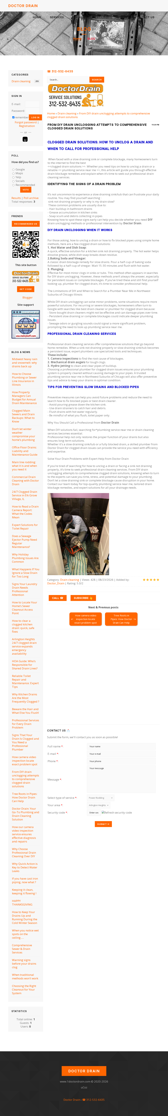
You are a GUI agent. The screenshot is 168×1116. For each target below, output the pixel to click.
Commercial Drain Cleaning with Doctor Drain (25, 480)
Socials (20, 181)
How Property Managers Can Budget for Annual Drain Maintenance (24, 397)
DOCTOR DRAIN (23, 6)
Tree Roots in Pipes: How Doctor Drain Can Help (121, 619)
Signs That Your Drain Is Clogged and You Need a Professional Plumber (25, 742)
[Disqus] (103, 677)
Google (20, 169)
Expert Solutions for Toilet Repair (25, 526)
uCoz (84, 1087)
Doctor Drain (71, 1100)
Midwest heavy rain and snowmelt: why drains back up (24, 362)
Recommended (25, 185)
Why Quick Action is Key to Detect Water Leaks (25, 867)
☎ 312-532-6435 (60, 71)
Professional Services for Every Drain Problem (25, 723)
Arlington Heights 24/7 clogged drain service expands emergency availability (24, 646)
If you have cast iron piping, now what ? (25, 880)
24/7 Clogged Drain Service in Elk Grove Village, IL (24, 495)
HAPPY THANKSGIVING (22, 902)
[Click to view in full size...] (78, 574)
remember (22, 117)
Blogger (27, 297)
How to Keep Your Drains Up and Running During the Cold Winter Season (24, 917)
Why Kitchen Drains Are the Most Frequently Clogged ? (25, 697)
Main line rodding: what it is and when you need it (24, 465)
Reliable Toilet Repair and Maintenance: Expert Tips (25, 681)
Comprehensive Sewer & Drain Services (22, 948)
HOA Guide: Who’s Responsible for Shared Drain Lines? (25, 664)
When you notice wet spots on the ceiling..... (25, 933)
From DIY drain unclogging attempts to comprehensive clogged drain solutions (98, 115)
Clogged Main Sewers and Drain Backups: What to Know (23, 416)
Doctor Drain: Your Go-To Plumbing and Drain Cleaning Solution (25, 814)
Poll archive (31, 198)
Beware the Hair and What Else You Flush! (25, 711)
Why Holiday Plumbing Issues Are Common (25, 558)
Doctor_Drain (55, 583)
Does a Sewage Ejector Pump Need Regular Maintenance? (24, 541)
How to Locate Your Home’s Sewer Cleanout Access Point (24, 607)
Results (16, 198)
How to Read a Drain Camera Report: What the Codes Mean (25, 512)
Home (77, 39)
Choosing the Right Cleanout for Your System (24, 989)
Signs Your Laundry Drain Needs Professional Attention (24, 589)
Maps (19, 173)
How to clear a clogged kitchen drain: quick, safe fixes (23, 626)
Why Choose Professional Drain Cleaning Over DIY (24, 852)
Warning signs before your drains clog (24, 963)
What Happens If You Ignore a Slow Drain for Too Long (25, 572)
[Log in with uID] (25, 139)
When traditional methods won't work (25, 976)
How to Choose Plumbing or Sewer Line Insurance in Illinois (24, 379)
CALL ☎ (57, 597)
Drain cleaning (67, 113)
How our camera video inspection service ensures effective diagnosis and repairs (24, 834)
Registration (27, 126)
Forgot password (26, 122)
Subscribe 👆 (83, 597)
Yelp (18, 177)
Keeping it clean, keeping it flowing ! (24, 891)
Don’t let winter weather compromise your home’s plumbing (23, 434)
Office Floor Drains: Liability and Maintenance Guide (24, 450)
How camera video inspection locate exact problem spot (85, 619)
